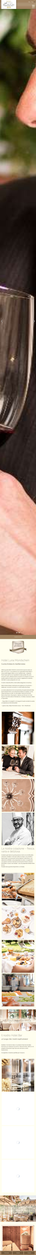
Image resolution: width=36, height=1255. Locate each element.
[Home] (9, 4)
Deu (29, 1)
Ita (34, 1)
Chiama (29, 1253)
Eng (32, 1)
